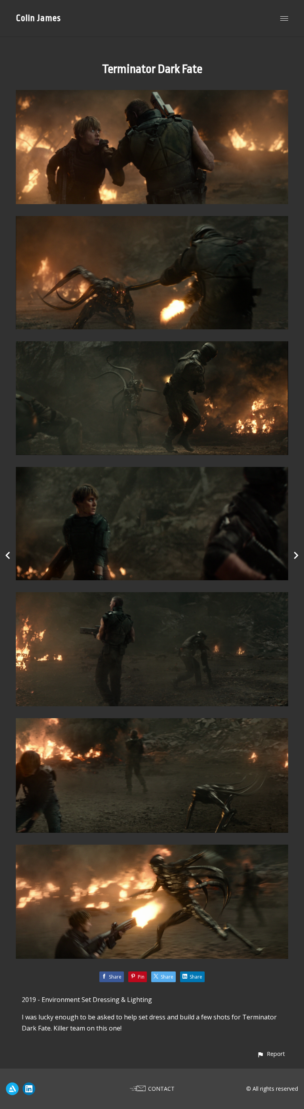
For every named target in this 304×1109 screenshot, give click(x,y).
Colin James (38, 18)
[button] (271, 1054)
